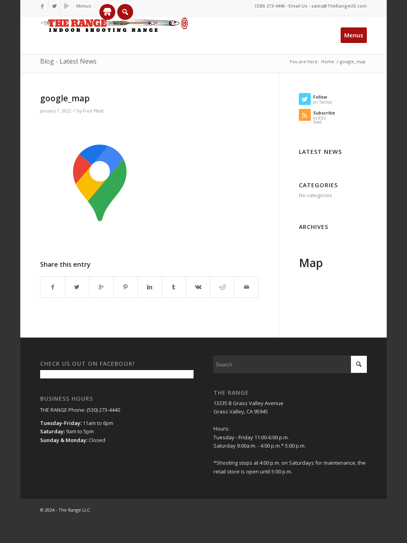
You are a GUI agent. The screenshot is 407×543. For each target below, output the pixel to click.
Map (311, 262)
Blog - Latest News (68, 61)
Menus (83, 6)
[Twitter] (54, 6)
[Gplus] (66, 6)
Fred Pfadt (93, 111)
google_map (65, 98)
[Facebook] (42, 6)
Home (327, 61)
